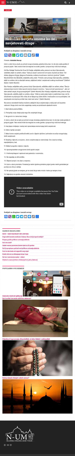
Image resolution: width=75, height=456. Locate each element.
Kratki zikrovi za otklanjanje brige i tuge (15, 254)
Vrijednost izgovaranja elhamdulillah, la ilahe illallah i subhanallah (26, 339)
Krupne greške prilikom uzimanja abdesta (15, 239)
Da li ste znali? (7, 242)
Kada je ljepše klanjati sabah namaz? (15, 378)
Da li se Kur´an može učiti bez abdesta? (16, 298)
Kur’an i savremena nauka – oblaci (13, 257)
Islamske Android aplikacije (12, 296)
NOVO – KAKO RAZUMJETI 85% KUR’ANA (15, 234)
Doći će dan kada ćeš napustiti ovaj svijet (15, 251)
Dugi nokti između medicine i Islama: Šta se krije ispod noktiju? (22, 237)
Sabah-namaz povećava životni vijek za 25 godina (18, 245)
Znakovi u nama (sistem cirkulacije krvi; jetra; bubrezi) (20, 260)
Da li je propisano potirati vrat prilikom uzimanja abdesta (20, 248)
